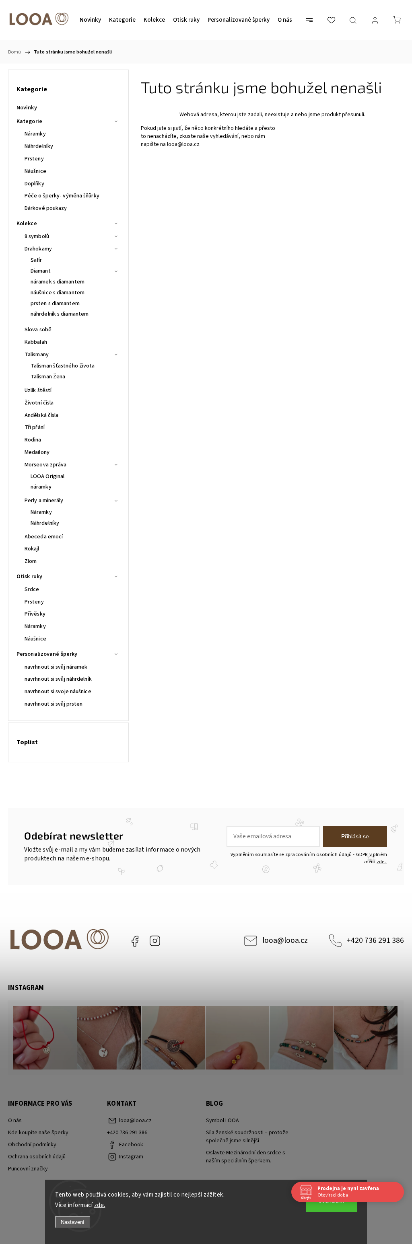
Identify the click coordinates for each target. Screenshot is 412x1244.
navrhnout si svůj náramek (56, 667)
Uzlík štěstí (38, 390)
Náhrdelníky (39, 146)
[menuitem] (90, 20)
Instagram (155, 941)
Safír (36, 260)
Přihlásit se (355, 836)
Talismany (37, 355)
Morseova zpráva (46, 465)
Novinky (26, 108)
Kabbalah (36, 342)
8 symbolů (37, 236)
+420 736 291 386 (375, 940)
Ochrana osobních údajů (37, 1157)
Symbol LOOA (222, 1121)
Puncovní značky (28, 1169)
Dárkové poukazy (46, 208)
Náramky (35, 134)
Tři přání (35, 427)
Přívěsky (35, 614)
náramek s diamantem (57, 282)
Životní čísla (39, 403)
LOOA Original (47, 476)
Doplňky (34, 184)
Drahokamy (38, 249)
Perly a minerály (44, 501)
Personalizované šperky (46, 654)
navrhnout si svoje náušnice (58, 692)
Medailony (37, 452)
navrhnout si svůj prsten (53, 704)
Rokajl (32, 549)
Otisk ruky (29, 577)
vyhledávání (224, 136)
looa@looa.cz (183, 144)
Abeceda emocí (44, 537)
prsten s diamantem (55, 304)
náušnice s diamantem (57, 293)
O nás (15, 1121)
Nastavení (72, 1222)
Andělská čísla (41, 415)
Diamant (41, 271)
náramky (41, 487)
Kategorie (29, 121)
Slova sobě (38, 330)
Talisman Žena (48, 377)
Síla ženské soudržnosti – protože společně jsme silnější (247, 1137)
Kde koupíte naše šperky (38, 1133)
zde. (99, 1205)
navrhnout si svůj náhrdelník (58, 679)
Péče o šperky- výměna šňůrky (62, 196)
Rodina (33, 440)
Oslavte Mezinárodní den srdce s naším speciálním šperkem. (245, 1157)
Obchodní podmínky (32, 1145)
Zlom (31, 561)
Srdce (32, 589)
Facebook (135, 941)
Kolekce (26, 224)
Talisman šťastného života (63, 366)
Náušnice (35, 171)
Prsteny (34, 159)
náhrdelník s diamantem (60, 314)
